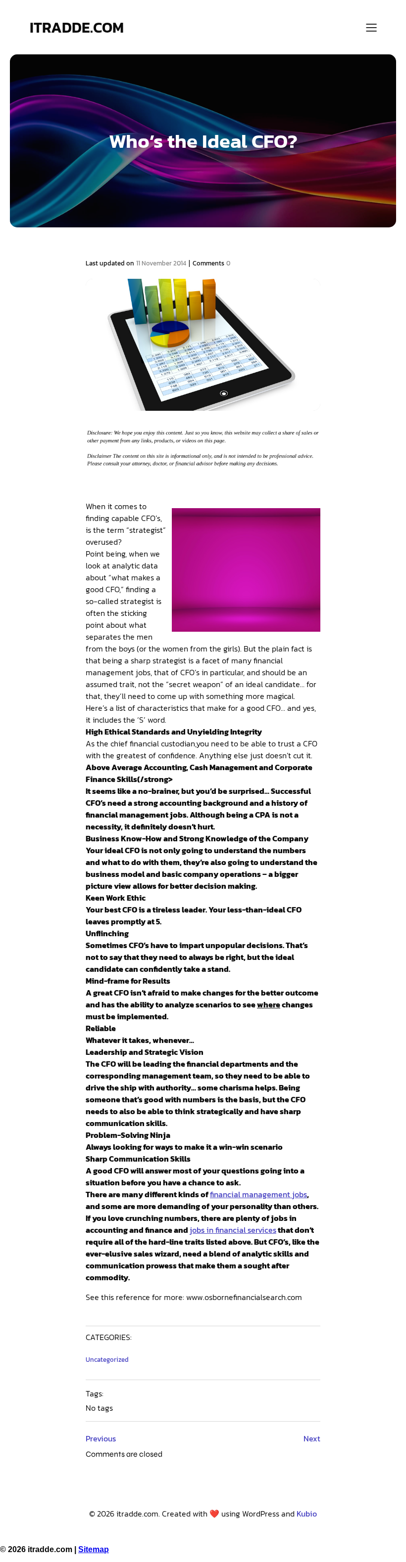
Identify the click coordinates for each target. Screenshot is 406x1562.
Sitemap (93, 1549)
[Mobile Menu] (371, 27)
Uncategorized (107, 1359)
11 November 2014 (161, 263)
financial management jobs (258, 1194)
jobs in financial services (233, 1230)
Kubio (307, 1513)
